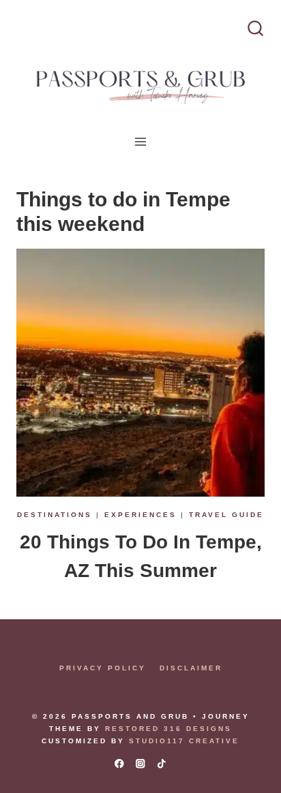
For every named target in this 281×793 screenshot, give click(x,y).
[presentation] (140, 373)
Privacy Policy (102, 668)
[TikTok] (162, 763)
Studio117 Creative (184, 741)
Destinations (54, 514)
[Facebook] (119, 763)
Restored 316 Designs (168, 728)
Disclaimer (191, 668)
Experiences (140, 514)
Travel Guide (226, 514)
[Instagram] (141, 763)
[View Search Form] (255, 29)
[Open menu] (140, 142)
